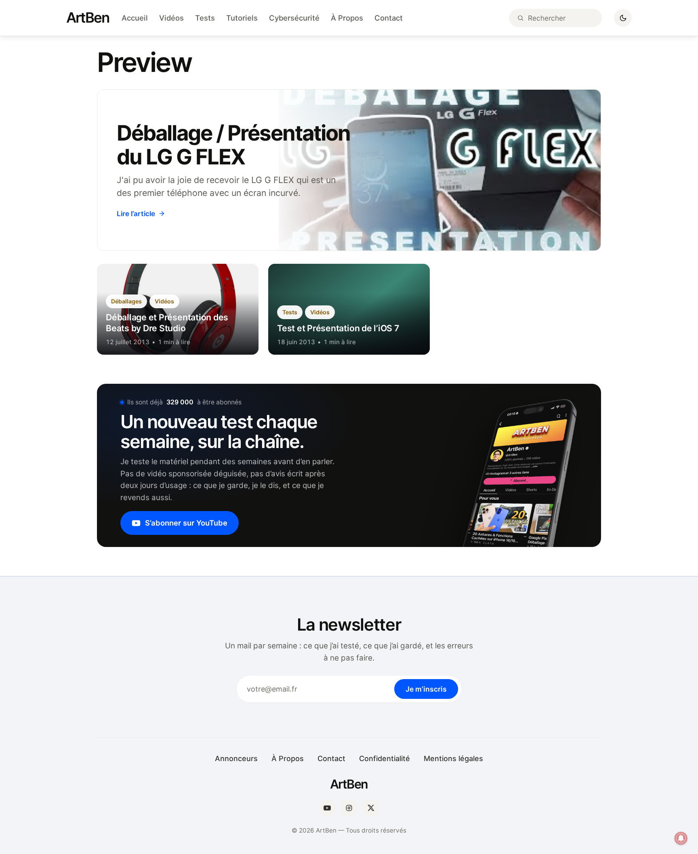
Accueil (135, 17)
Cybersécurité (294, 17)
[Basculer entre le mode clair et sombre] (623, 18)
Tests (205, 17)
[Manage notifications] (681, 838)
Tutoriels (242, 17)
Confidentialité (384, 758)
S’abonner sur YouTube (186, 522)
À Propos (347, 17)
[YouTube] (327, 808)
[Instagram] (349, 808)
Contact (388, 17)
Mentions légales (453, 758)
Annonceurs (236, 758)
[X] (371, 808)
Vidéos (171, 17)
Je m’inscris (426, 689)
